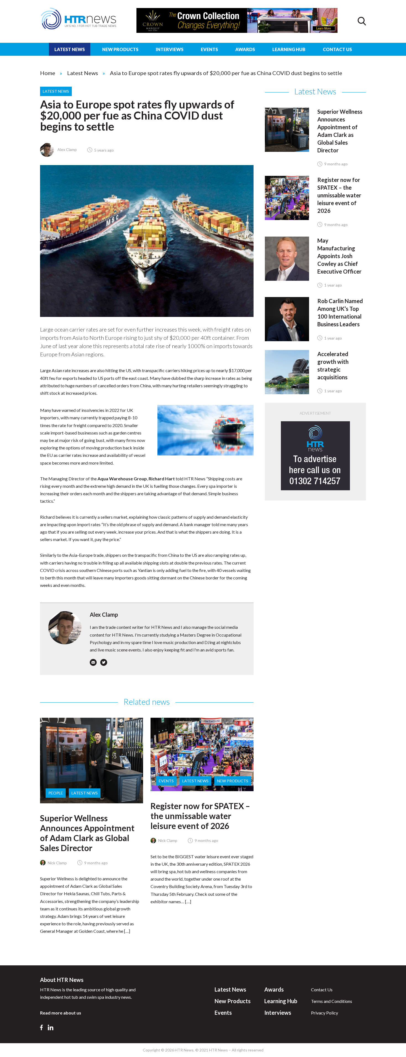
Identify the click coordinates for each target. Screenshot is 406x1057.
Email (93, 662)
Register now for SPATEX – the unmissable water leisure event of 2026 (200, 816)
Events (209, 49)
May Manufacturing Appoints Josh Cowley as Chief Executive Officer (339, 256)
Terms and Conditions (331, 1001)
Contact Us (337, 49)
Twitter (103, 662)
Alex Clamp (67, 149)
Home (47, 73)
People (55, 793)
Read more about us (60, 1012)
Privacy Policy (324, 1012)
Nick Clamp (57, 862)
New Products (120, 49)
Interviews (169, 49)
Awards (245, 49)
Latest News (69, 49)
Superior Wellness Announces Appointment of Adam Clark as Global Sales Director (87, 833)
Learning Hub (288, 49)
